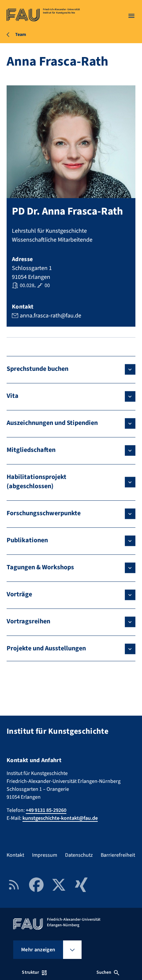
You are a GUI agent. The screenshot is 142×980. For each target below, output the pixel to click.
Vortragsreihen (28, 621)
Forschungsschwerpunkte (44, 513)
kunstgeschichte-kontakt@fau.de (60, 818)
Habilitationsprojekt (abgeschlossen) (36, 481)
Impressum (44, 855)
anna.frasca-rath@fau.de (50, 316)
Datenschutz (79, 855)
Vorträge (19, 594)
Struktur (30, 972)
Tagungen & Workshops (40, 567)
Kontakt (15, 855)
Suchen (104, 972)
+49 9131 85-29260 (46, 810)
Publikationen (27, 540)
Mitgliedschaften (31, 450)
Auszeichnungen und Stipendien (52, 423)
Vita (12, 396)
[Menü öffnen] (131, 16)
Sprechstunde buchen (37, 368)
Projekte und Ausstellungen (46, 648)
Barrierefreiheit (118, 855)
